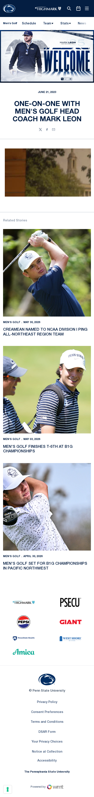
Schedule (29, 23)
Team (47, 23)
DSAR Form (47, 732)
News (82, 23)
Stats (64, 23)
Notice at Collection (47, 751)
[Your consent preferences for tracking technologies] (7, 789)
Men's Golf (11, 322)
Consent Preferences (47, 712)
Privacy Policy (47, 702)
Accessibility (47, 760)
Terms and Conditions (47, 722)
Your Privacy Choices (47, 741)
